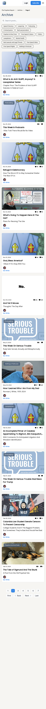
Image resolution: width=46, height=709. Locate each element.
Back (19, 595)
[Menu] (43, 2)
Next (27, 595)
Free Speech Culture (27, 34)
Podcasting (31, 26)
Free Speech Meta (32, 42)
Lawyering (21, 26)
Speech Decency (8, 26)
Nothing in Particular (25, 46)
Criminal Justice (8, 30)
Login (26, 3)
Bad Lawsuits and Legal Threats (13, 42)
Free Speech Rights (9, 46)
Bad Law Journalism (23, 30)
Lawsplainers (7, 38)
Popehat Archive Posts (10, 34)
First (9, 595)
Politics (40, 34)
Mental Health (20, 38)
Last (37, 595)
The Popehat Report (8, 10)
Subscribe (35, 3)
